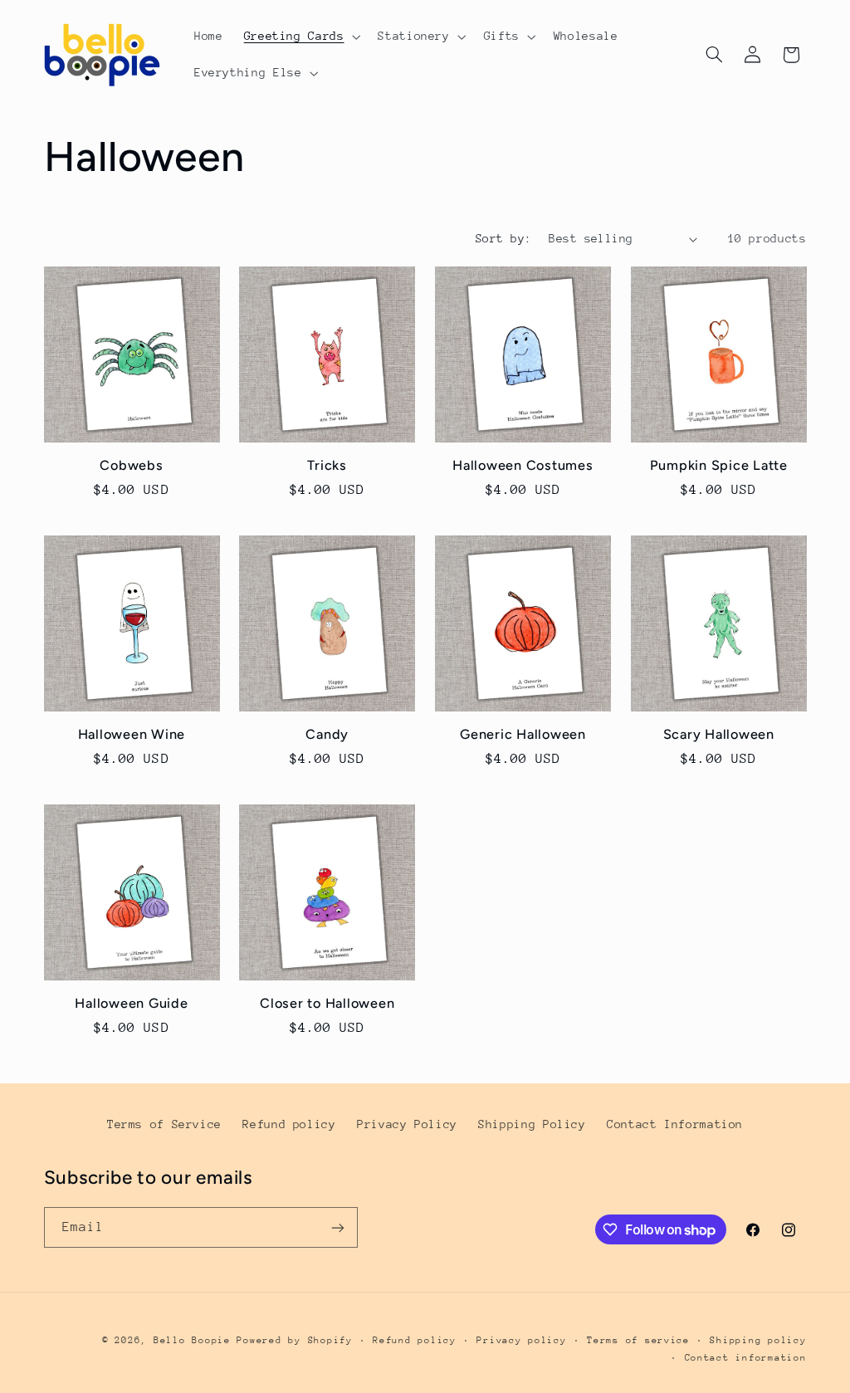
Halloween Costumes (523, 465)
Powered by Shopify (294, 1340)
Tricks (327, 465)
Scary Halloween (718, 734)
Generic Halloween (523, 734)
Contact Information (675, 1124)
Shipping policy (758, 1340)
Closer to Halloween (327, 1003)
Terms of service (638, 1340)
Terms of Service (164, 1124)
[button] (300, 36)
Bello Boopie (192, 1340)
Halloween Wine (132, 734)
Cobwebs (131, 465)
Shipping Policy (531, 1124)
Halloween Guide (131, 1003)
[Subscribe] (337, 1227)
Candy (327, 734)
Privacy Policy (407, 1124)
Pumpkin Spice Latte (719, 465)
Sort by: (503, 238)
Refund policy (288, 1124)
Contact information (746, 1357)
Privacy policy (521, 1340)
